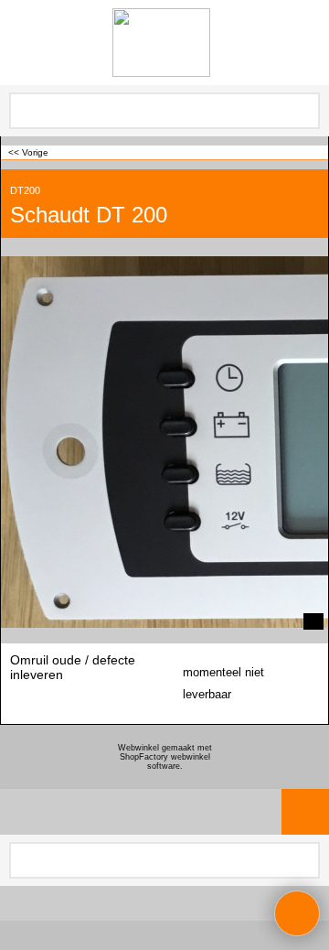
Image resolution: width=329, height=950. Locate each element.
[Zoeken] (304, 111)
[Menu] (18, 44)
